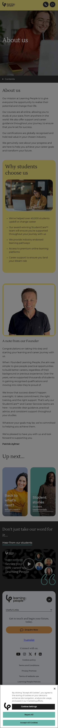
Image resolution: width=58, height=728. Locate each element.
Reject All (28, 715)
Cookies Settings (29, 707)
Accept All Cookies (29, 723)
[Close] (55, 689)
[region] (29, 706)
